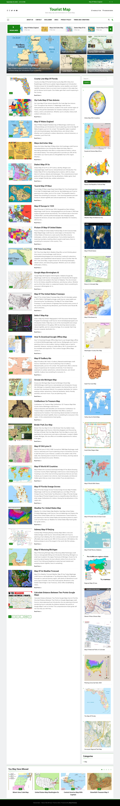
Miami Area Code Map (21, 792)
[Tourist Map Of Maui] (57, 29)
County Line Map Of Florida (94, 3)
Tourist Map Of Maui (68, 28)
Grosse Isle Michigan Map (45, 380)
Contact (39, 20)
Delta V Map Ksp (41, 315)
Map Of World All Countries (46, 466)
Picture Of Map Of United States (47, 227)
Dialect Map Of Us (45, 28)
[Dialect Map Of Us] (35, 29)
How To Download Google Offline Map (50, 337)
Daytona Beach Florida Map (98, 71)
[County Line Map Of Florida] (81, 30)
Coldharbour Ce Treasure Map (47, 401)
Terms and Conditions (81, 20)
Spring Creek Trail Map (97, 52)
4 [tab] (108, 769)
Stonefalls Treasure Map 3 (99, 792)
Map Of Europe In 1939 (44, 206)
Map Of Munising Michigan (45, 550)
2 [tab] (104, 769)
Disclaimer (48, 20)
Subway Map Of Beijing (44, 529)
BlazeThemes (73, 802)
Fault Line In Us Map (69, 52)
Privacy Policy (66, 20)
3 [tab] (106, 769)
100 (26, 616)
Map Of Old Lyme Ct (42, 446)
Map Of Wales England (43, 122)
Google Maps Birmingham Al (46, 272)
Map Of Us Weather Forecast (46, 571)
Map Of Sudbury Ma (42, 358)
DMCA (56, 20)
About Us (30, 20)
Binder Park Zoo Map (43, 425)
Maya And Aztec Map (22, 28)
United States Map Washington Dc (47, 792)
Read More (37, 95)
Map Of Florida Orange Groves (47, 487)
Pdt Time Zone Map (42, 249)
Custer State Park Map (70, 71)
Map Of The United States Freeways (49, 294)
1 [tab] (101, 769)
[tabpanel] (20, 783)
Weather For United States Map (47, 508)
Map (11, 93)
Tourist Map (60, 9)
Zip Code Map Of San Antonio (46, 100)
